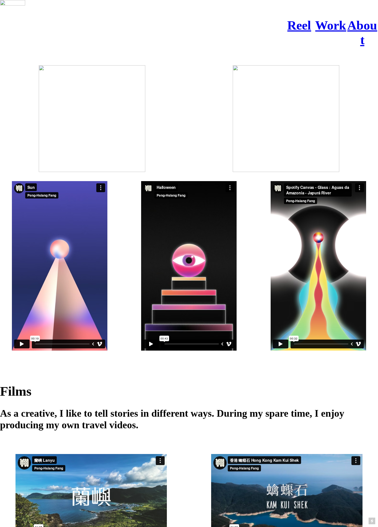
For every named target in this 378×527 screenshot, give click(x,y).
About (362, 32)
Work (330, 25)
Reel (299, 25)
